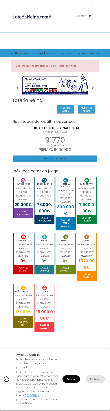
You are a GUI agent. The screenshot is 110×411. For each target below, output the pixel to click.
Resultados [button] (45, 53)
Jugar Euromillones (44, 219)
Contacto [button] (65, 53)
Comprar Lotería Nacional (65, 223)
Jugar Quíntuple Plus (23, 321)
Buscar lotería (66, 109)
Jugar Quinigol (44, 269)
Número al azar (87, 109)
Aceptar (71, 379)
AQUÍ (33, 403)
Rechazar (95, 379)
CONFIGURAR (32, 395)
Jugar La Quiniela (23, 269)
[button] (17, 88)
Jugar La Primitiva (86, 219)
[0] (91, 16)
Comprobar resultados (55, 158)
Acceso (81, 16)
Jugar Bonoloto (65, 269)
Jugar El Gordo (44, 327)
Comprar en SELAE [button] (89, 53)
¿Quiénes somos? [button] (21, 53)
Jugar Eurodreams (23, 213)
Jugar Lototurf (87, 275)
